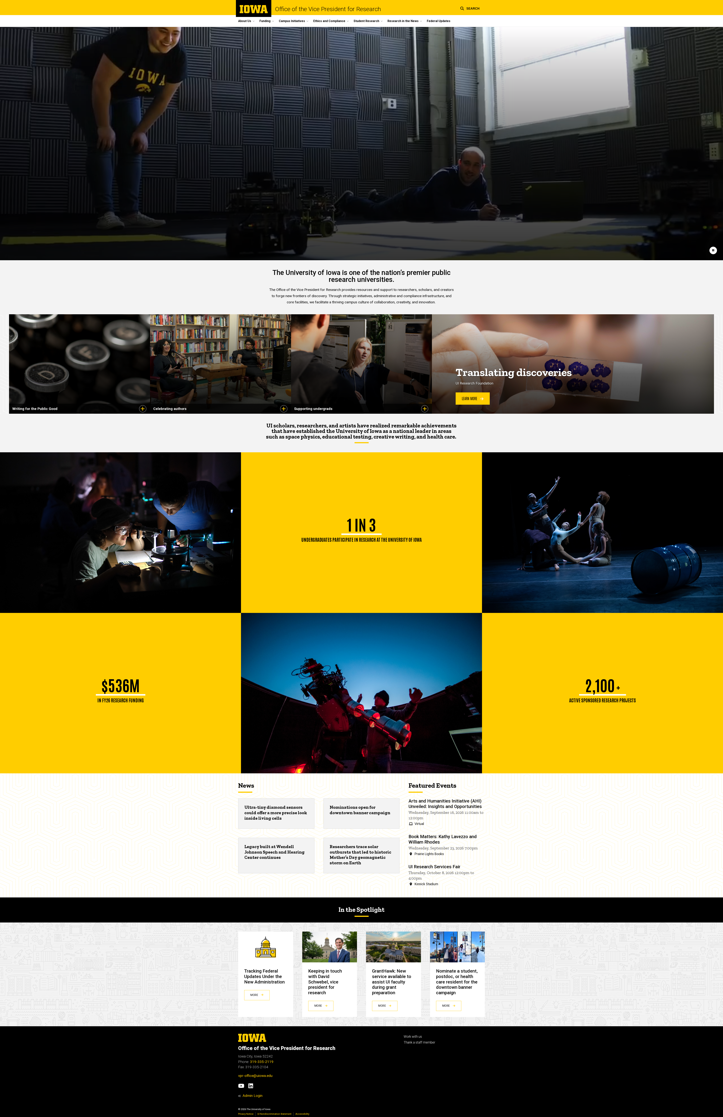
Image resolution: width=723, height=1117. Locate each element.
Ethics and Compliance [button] (329, 21)
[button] (470, 8)
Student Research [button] (366, 21)
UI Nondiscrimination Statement (274, 1113)
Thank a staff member (419, 1042)
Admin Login (252, 1095)
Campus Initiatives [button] (292, 21)
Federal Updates (438, 21)
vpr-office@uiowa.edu (255, 1076)
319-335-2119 (261, 1062)
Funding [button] (265, 21)
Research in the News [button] (403, 21)
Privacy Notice (245, 1113)
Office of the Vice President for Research (328, 9)
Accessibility (302, 1113)
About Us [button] (244, 21)
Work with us (413, 1036)
